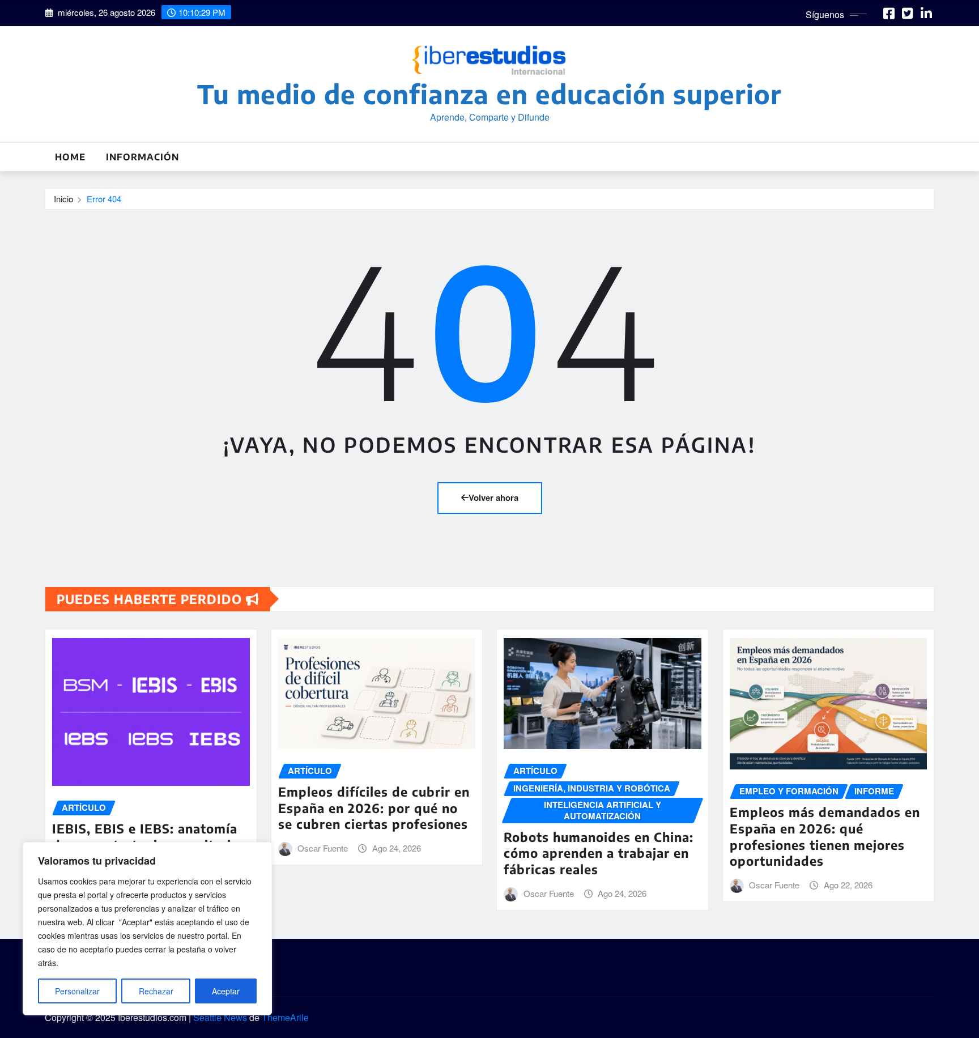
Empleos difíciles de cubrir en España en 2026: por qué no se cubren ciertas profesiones (374, 808)
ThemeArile (285, 1017)
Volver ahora (493, 497)
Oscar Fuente (322, 848)
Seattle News (220, 1017)
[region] (147, 928)
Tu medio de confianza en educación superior (489, 94)
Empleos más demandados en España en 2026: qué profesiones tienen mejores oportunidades (825, 836)
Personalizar (77, 991)
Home (70, 157)
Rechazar (156, 991)
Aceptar (226, 991)
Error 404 (104, 199)
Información (142, 157)
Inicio (63, 199)
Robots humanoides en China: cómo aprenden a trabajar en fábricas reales (598, 853)
